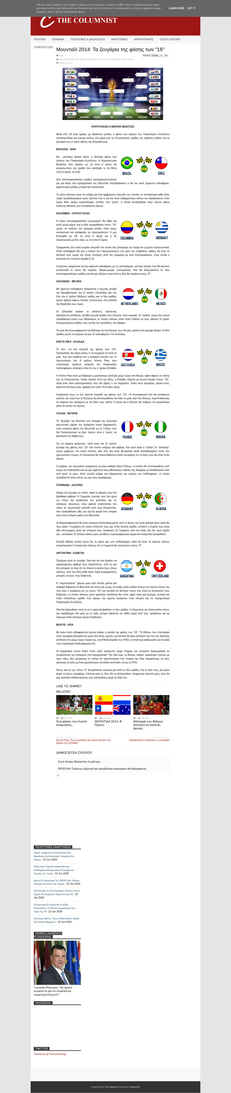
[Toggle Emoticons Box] (58, 775)
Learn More (176, 8)
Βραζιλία (83, 59)
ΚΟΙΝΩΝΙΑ (58, 39)
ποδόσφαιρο (116, 59)
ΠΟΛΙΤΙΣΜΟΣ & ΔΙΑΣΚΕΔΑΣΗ (88, 39)
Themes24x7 (134, 1087)
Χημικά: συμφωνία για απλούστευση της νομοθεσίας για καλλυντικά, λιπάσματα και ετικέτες (54, 856)
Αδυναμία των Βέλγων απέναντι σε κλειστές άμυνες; (148, 725)
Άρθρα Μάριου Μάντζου (68, 59)
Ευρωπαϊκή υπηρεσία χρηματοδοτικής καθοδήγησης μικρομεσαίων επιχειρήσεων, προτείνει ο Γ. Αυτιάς (54, 870)
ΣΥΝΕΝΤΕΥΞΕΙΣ (43, 47)
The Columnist (111, 1087)
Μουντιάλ (92, 59)
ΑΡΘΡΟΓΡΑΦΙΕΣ (144, 39)
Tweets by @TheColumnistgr (50, 1054)
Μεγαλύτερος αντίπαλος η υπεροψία (149, 740)
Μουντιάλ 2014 (103, 59)
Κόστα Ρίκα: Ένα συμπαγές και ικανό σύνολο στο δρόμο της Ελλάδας (83, 741)
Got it (191, 8)
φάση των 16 (127, 59)
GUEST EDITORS (170, 39)
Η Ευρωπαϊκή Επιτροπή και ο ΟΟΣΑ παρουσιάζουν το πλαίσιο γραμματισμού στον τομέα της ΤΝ (54, 908)
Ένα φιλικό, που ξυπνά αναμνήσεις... (71, 723)
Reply (60, 56)
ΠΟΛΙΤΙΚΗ (40, 39)
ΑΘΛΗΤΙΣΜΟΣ (119, 39)
